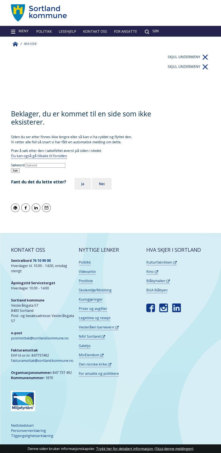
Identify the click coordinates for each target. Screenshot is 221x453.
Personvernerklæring (28, 430)
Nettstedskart (22, 425)
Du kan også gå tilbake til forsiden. (39, 155)
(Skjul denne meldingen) (174, 448)
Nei (102, 183)
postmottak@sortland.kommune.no (40, 338)
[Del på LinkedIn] (36, 207)
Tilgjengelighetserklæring (32, 435)
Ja (82, 183)
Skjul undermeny (184, 57)
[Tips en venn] (46, 207)
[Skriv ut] (15, 207)
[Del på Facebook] (25, 207)
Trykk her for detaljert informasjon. (125, 448)
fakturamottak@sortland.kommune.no (42, 360)
